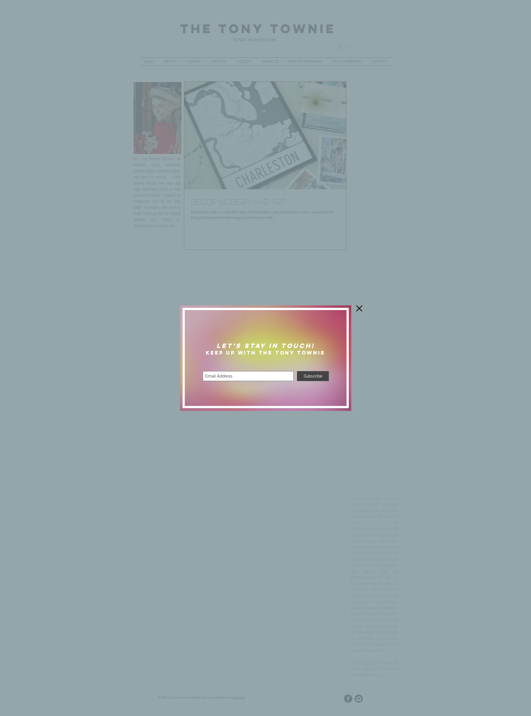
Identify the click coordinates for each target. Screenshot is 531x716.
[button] (359, 308)
